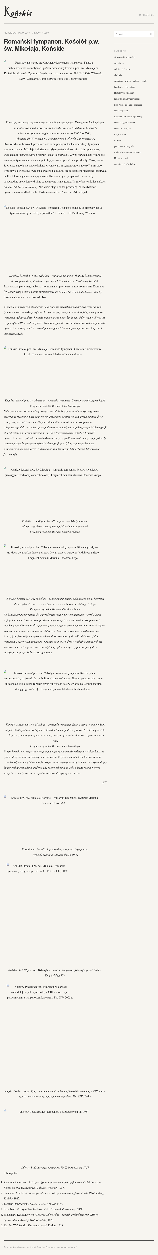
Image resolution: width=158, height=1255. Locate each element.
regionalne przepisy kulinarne (127, 152)
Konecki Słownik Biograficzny (128, 116)
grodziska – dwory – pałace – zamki (130, 80)
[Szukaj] (151, 34)
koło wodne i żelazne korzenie (128, 104)
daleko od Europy (122, 68)
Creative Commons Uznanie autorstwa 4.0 (57, 1247)
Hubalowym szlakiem (124, 92)
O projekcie (146, 14)
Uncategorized (121, 158)
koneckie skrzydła (122, 128)
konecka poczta (121, 110)
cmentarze (119, 62)
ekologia (118, 74)
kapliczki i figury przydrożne (127, 98)
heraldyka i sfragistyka (124, 86)
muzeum (118, 140)
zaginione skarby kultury (125, 164)
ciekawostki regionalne (124, 57)
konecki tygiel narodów (124, 122)
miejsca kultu (40, 32)
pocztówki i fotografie (124, 146)
